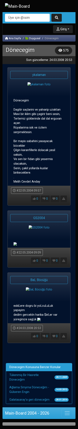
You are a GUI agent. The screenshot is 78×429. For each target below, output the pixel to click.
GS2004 (39, 218)
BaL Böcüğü (39, 280)
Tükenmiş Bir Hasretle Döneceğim (24, 377)
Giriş (63, 29)
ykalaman (39, 75)
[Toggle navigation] (67, 413)
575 (65, 50)
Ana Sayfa (14, 38)
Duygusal (34, 38)
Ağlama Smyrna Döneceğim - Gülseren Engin (29, 390)
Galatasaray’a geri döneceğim (29, 399)
